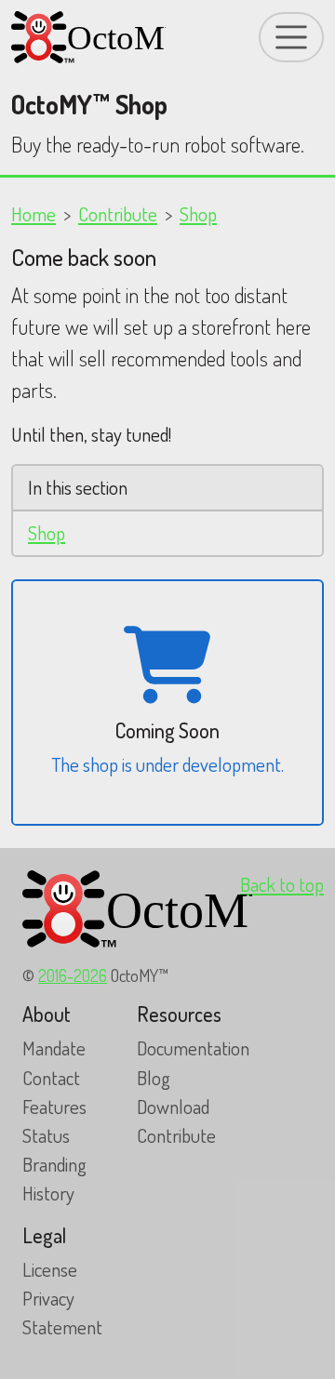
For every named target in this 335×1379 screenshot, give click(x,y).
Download (173, 1106)
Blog (153, 1078)
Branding (54, 1164)
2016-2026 (72, 975)
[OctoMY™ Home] (88, 37)
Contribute (117, 214)
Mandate (54, 1048)
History (48, 1193)
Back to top (282, 884)
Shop (198, 214)
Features (54, 1106)
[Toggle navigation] (291, 37)
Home (33, 214)
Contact (51, 1078)
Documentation (193, 1048)
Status (46, 1135)
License (49, 1269)
